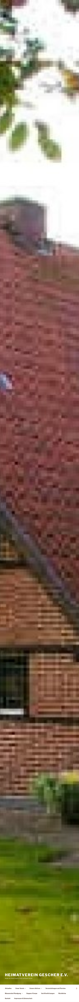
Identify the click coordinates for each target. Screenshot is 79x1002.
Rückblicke (62, 993)
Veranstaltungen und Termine (55, 988)
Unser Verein (19, 988)
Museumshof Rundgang (13, 993)
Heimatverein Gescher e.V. (36, 975)
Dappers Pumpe (31, 993)
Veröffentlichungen (48, 993)
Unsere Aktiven (35, 988)
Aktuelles (8, 988)
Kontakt (7, 998)
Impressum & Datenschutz (23, 998)
